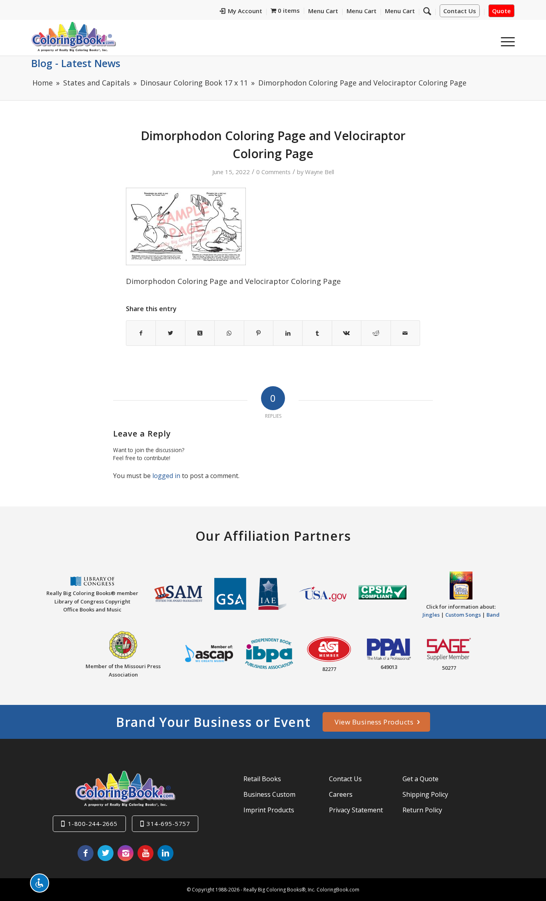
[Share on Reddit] (375, 333)
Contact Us (459, 11)
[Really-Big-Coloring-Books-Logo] (73, 37)
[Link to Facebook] (86, 853)
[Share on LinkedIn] (287, 333)
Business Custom (269, 794)
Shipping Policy (425, 794)
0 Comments (273, 172)
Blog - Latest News (75, 63)
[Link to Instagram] (126, 853)
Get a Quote (420, 778)
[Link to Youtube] (145, 853)
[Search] (427, 10)
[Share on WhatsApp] (229, 333)
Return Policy (422, 810)
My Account (245, 11)
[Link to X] (106, 853)
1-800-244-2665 (93, 824)
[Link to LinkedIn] (165, 853)
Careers (341, 794)
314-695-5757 (168, 824)
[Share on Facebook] (140, 333)
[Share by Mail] (405, 333)
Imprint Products (268, 810)
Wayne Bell (319, 172)
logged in (166, 475)
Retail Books (262, 778)
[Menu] (505, 40)
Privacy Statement (356, 810)
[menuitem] (241, 12)
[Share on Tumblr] (317, 333)
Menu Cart (323, 11)
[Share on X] (170, 333)
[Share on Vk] (346, 333)
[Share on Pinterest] (258, 333)
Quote (501, 11)
